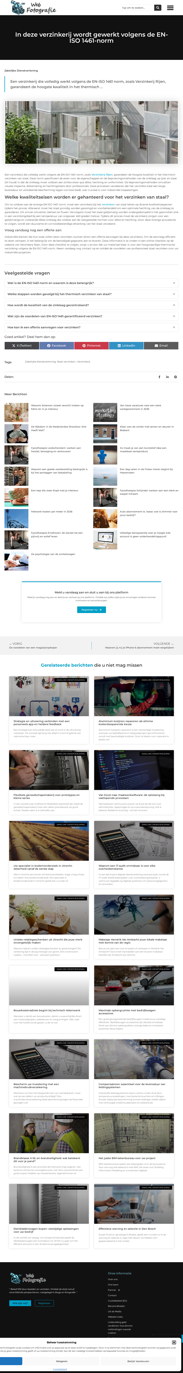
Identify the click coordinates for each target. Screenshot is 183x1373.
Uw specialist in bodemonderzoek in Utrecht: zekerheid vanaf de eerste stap (43, 867)
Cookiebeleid (60, 1369)
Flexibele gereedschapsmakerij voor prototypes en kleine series (47, 796)
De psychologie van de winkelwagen (53, 554)
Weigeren (62, 1361)
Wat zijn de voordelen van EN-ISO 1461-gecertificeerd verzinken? (91, 316)
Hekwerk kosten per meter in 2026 (51, 511)
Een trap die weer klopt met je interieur (54, 490)
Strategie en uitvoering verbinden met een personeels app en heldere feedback (42, 723)
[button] (174, 1342)
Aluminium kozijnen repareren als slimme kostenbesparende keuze (126, 723)
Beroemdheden (116, 1306)
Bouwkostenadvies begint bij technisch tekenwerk (47, 1010)
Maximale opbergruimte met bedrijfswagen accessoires (127, 1012)
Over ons (113, 1279)
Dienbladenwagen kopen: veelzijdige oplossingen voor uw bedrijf (46, 1230)
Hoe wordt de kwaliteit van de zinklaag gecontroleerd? (91, 305)
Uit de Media (114, 1311)
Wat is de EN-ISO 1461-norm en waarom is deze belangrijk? (91, 283)
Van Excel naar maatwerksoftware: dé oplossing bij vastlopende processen (131, 796)
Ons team (113, 1284)
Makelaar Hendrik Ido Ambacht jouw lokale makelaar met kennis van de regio (133, 941)
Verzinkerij (83, 361)
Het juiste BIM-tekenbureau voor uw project (127, 1158)
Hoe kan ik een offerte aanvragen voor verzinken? (91, 327)
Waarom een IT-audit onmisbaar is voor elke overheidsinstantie (127, 867)
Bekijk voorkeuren (138, 1361)
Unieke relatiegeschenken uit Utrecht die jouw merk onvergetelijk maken (48, 941)
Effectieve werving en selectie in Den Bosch (127, 1228)
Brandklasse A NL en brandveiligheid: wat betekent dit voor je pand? (47, 1160)
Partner (112, 1290)
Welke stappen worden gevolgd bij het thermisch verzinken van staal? (91, 294)
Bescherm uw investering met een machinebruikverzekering (36, 1086)
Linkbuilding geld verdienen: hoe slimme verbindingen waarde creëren (120, 1327)
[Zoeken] (157, 8)
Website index (115, 1316)
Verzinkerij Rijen (102, 174)
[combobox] (137, 8)
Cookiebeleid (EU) (117, 1300)
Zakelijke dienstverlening (21, 70)
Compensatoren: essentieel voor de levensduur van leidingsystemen (132, 1086)
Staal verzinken (66, 361)
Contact (112, 1295)
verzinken (108, 204)
